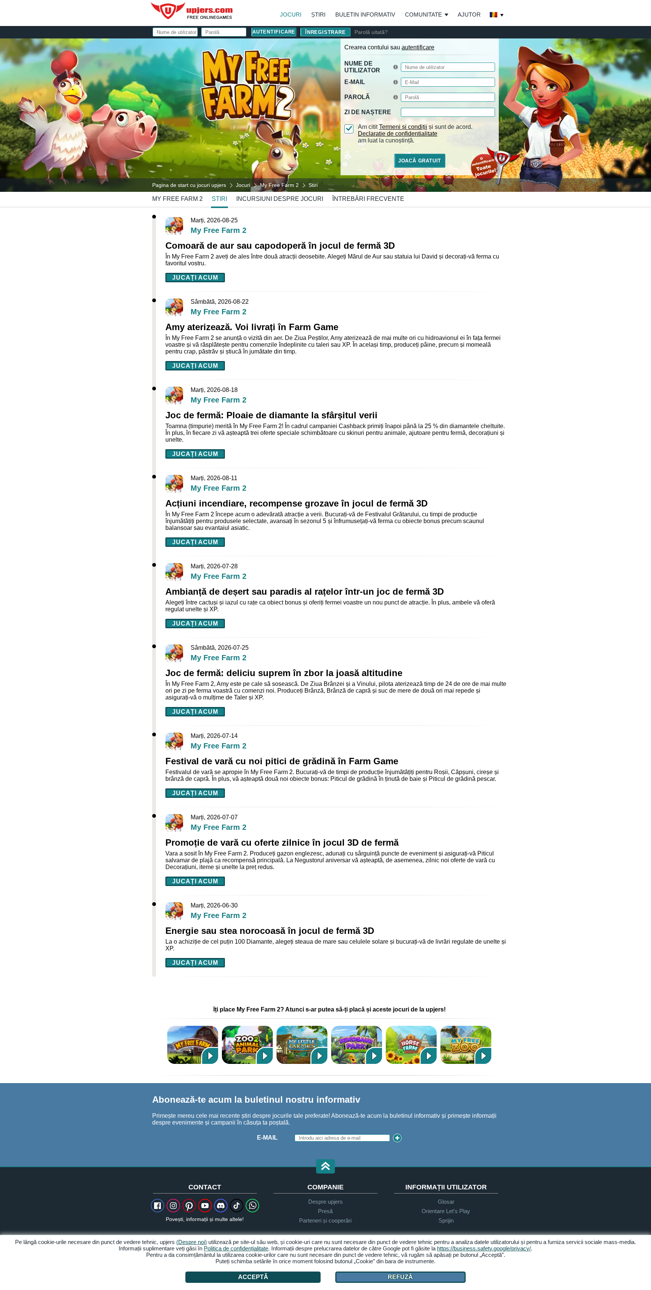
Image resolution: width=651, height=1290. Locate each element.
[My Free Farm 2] (325, 114)
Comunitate (423, 14)
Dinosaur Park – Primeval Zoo (356, 1045)
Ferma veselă (192, 1045)
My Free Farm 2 (177, 199)
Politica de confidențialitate (236, 1248)
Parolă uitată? (371, 32)
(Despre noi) (191, 1242)
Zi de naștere (367, 112)
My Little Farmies (302, 1045)
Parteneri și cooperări (325, 1220)
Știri (318, 14)
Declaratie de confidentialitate (397, 133)
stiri (219, 199)
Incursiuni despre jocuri (279, 199)
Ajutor (469, 14)
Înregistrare (325, 32)
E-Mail (354, 82)
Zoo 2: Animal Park (247, 1045)
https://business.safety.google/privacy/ (484, 1248)
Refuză (400, 1277)
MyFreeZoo (465, 1045)
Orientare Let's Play (446, 1211)
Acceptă (253, 1277)
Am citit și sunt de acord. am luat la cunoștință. (415, 134)
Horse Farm (411, 1045)
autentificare (418, 47)
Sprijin (446, 1220)
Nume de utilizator (362, 66)
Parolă (357, 97)
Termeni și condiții (403, 127)
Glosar (446, 1201)
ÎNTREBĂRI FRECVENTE (368, 199)
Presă (325, 1211)
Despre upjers (325, 1201)
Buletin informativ (365, 14)
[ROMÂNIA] (496, 15)
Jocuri (290, 14)
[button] (325, 1167)
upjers (192, 11)
